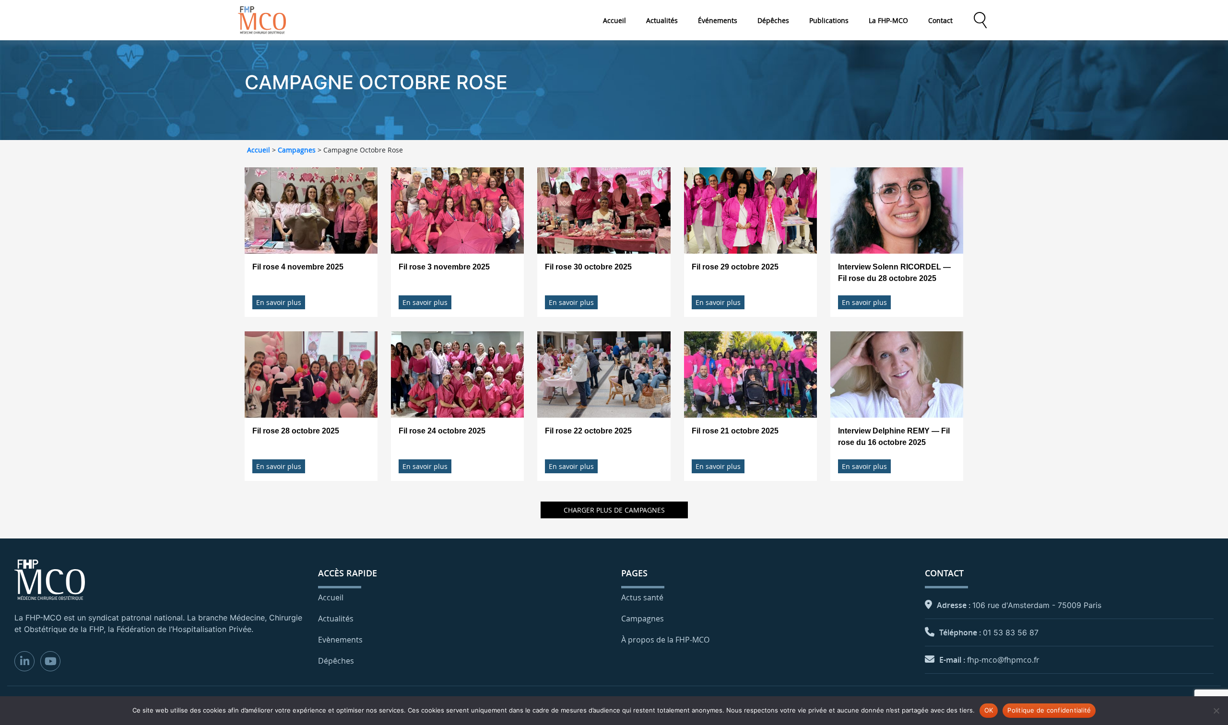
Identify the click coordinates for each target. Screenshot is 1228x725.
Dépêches (773, 20)
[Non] (1216, 710)
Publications (829, 20)
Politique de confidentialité (1049, 710)
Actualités (662, 20)
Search (980, 20)
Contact (940, 20)
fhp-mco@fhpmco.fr (1003, 660)
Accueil (614, 20)
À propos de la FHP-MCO (665, 639)
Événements (717, 20)
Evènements (340, 639)
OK (988, 710)
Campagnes (297, 149)
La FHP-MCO (888, 20)
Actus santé (642, 597)
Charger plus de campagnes (614, 510)
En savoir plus (278, 302)
